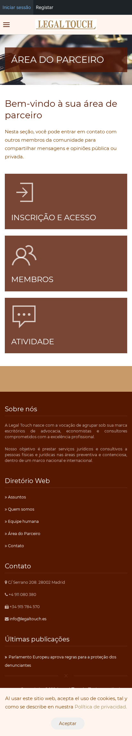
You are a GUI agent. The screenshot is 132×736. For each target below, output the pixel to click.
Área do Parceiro (23, 533)
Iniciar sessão (17, 7)
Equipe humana (23, 521)
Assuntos (16, 497)
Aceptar (68, 723)
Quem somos (20, 509)
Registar (44, 7)
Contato (15, 545)
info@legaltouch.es (28, 618)
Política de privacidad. (101, 707)
